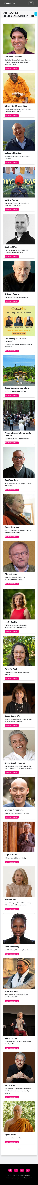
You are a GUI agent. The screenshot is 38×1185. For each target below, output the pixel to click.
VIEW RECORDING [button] (11, 68)
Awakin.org (9, 3)
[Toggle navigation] (31, 3)
